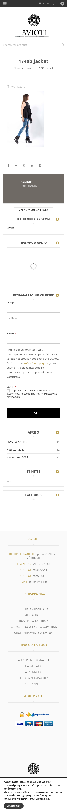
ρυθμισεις (42, 799)
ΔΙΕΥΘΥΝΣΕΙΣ (33, 672)
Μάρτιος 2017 (16, 449)
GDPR (11, 386)
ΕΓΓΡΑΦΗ (33, 412)
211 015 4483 (41, 563)
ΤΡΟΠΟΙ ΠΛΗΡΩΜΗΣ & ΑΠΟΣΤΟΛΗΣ (33, 633)
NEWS (10, 228)
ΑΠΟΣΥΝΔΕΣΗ (33, 684)
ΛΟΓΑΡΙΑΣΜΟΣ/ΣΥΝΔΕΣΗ (33, 660)
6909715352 (39, 575)
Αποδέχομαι (13, 805)
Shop (17, 68)
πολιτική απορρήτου (36, 363)
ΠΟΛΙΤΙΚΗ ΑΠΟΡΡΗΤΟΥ (33, 621)
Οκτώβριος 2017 (17, 442)
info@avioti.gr (38, 581)
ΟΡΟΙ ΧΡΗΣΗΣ (33, 615)
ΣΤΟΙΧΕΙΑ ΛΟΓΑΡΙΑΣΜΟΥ (33, 678)
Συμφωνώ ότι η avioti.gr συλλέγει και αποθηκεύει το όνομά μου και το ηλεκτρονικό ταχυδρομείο (32, 393)
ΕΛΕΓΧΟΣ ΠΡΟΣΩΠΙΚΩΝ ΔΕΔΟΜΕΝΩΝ (33, 627)
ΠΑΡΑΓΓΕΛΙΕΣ (33, 666)
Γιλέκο (29, 68)
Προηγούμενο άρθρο (34, 210)
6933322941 (39, 569)
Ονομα (12, 302)
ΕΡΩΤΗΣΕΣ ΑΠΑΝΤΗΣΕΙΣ (33, 609)
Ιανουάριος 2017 (17, 457)
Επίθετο (12, 318)
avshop (26, 181)
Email (11, 333)
